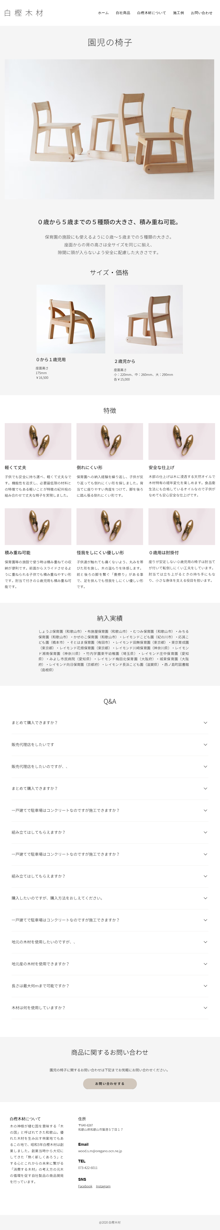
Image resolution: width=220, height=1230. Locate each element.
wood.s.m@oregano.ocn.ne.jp (100, 1151)
